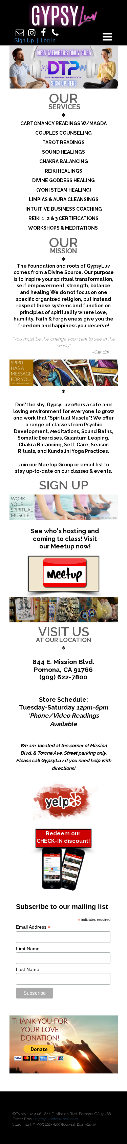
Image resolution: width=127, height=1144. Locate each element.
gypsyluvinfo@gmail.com (56, 1119)
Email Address (33, 927)
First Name (28, 948)
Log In (48, 40)
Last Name (27, 969)
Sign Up (24, 40)
